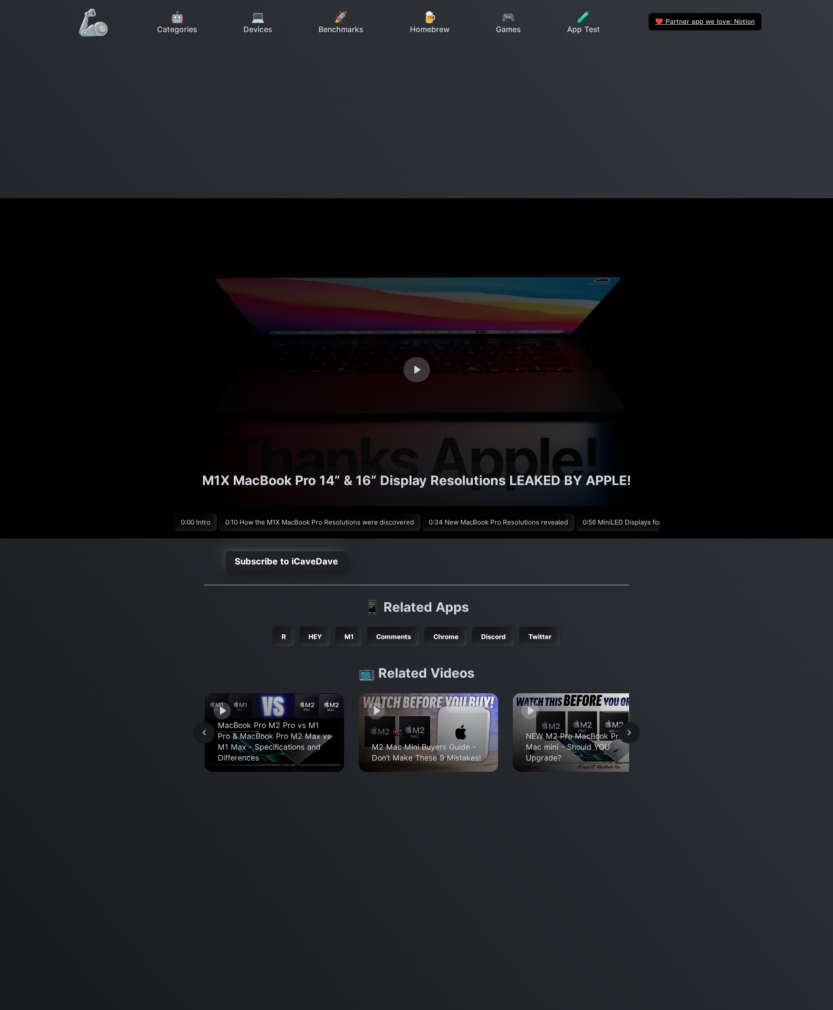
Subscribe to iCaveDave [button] (286, 561)
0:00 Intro (195, 522)
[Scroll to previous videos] (204, 733)
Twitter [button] (539, 637)
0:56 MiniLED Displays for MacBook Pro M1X (650, 522)
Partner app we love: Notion (705, 21)
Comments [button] (393, 637)
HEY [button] (315, 637)
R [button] (284, 637)
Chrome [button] (446, 637)
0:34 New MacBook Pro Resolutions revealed (498, 522)
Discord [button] (493, 637)
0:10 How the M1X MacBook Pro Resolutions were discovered (319, 522)
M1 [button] (349, 637)
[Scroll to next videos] (629, 733)
